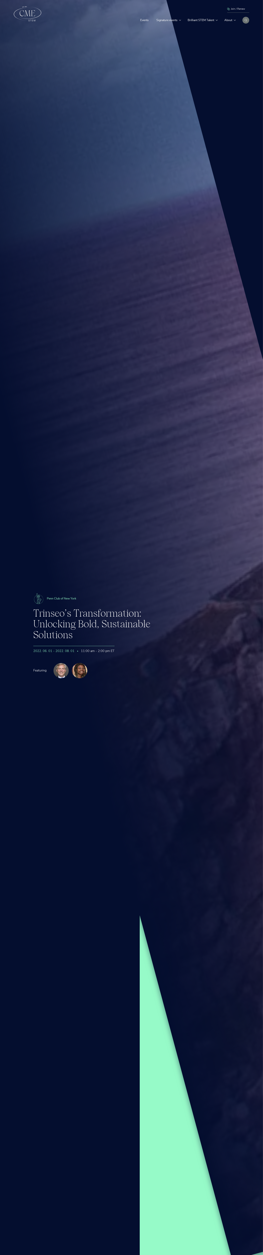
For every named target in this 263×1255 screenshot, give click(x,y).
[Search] (245, 20)
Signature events (166, 20)
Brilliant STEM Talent (201, 20)
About (228, 20)
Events (144, 20)
